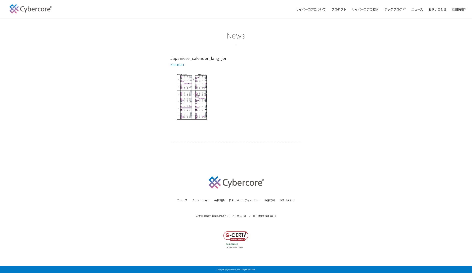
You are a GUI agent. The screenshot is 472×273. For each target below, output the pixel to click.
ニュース (417, 9)
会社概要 (219, 200)
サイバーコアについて (311, 9)
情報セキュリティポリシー (244, 200)
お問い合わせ (437, 9)
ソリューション (201, 200)
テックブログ (393, 9)
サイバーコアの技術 (365, 9)
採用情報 (458, 9)
